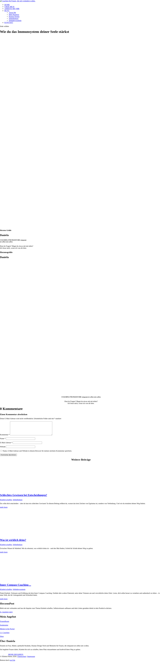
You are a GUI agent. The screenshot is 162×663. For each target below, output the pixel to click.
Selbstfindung (13, 19)
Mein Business (14, 15)
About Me (12, 13)
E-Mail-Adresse (6, 443)
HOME (7, 5)
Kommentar (5, 435)
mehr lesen (3, 507)
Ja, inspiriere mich (6, 612)
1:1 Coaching (4, 633)
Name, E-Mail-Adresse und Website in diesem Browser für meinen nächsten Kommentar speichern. (37, 451)
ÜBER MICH (9, 7)
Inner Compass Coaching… (15, 584)
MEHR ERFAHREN (15, 654)
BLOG (6, 11)
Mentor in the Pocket (7, 629)
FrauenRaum (4, 621)
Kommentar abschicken (8, 455)
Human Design (14, 17)
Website (3, 447)
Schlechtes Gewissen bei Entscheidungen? (23, 495)
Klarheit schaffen (6, 500)
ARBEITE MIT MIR (11, 9)
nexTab (12, 660)
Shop (2, 636)
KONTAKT (8, 22)
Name (3, 438)
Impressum (31, 656)
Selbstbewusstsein (15, 21)
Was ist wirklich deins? (13, 539)
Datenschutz (22, 656)
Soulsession (4, 625)
